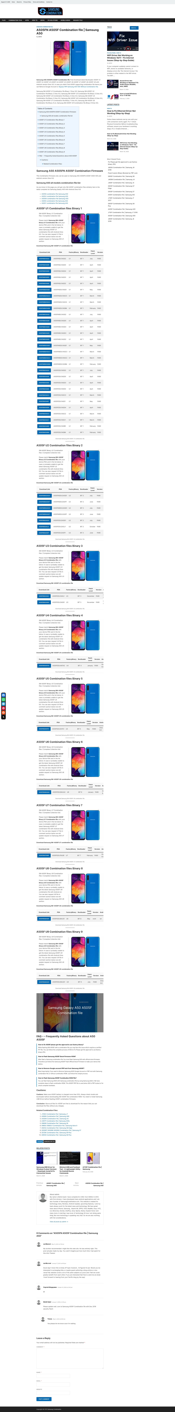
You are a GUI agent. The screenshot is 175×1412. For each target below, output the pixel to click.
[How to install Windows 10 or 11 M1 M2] (112, 97)
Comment (40, 1347)
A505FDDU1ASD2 (44, 389)
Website (39, 1389)
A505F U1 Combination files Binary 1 (51, 120)
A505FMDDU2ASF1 (44, 514)
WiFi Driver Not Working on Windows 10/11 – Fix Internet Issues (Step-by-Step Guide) (120, 57)
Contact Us (49, 2)
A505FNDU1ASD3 (44, 277)
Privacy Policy (27, 2)
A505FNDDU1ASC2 (44, 302)
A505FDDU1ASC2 (44, 413)
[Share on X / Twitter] (3, 717)
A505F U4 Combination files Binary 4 (52, 132)
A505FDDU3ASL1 (44, 596)
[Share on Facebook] (3, 695)
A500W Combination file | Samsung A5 (55, 1119)
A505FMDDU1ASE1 (44, 345)
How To (34, 20)
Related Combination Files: (53, 164)
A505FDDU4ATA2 (44, 665)
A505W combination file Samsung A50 (55, 198)
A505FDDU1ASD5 (44, 376)
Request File (78, 20)
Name (39, 1372)
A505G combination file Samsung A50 (55, 194)
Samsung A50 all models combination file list (57, 116)
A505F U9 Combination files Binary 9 (52, 152)
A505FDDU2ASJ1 (44, 526)
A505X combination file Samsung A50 (55, 201)
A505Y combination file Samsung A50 (55, 203)
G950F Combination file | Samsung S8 (121, 176)
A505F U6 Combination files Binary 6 (52, 140)
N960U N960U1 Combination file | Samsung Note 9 (59, 1125)
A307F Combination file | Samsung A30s (56, 1121)
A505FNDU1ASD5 (44, 265)
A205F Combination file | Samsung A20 (121, 209)
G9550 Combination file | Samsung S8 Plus (56, 1135)
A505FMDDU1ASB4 (44, 364)
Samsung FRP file (49, 1141)
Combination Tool (15, 20)
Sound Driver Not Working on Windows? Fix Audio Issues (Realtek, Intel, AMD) (129, 83)
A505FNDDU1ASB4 (44, 308)
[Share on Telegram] (3, 704)
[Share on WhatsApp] (3, 699)
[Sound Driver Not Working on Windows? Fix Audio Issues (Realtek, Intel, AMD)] (112, 84)
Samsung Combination (54, 1409)
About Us (19, 2)
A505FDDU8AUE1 (44, 918)
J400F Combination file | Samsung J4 (121, 183)
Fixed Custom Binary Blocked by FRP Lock (122, 173)
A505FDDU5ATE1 (44, 729)
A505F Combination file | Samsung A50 (121, 216)
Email (39, 1381)
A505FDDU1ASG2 (44, 370)
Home (13, 2)
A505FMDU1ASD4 (44, 327)
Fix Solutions (53, 20)
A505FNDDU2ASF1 (44, 502)
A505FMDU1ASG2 (44, 314)
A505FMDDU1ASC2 (44, 358)
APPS (27, 20)
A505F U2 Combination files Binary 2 (52, 124)
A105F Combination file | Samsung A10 (121, 195)
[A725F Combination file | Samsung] (93, 1158)
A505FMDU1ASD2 (44, 339)
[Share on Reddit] (3, 712)
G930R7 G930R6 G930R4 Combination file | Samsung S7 (61, 1130)
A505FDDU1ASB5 (44, 426)
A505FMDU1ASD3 (44, 333)
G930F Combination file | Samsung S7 (121, 191)
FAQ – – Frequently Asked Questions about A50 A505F (58, 156)
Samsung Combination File (44, 26)
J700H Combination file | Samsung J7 (55, 1114)
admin (40, 36)
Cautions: (44, 160)
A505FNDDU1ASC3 (44, 296)
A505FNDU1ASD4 (44, 271)
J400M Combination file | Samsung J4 (121, 179)
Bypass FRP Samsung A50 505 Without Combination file (78, 87)
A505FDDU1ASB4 (44, 432)
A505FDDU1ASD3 (44, 382)
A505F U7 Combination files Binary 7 (52, 144)
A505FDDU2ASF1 (44, 533)
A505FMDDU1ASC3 (44, 351)
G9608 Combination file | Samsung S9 (55, 1123)
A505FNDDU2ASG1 (44, 495)
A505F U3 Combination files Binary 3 (52, 128)
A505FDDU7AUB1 (44, 855)
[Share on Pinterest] (3, 708)
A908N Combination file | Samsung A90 (55, 1116)
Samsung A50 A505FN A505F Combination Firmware (57, 112)
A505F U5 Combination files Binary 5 (52, 136)
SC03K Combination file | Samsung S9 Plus (56, 1132)
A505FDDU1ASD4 (44, 407)
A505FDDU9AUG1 (44, 982)
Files (4, 20)
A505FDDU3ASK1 (44, 602)
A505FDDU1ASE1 (44, 401)
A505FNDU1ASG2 (44, 258)
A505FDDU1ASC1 (44, 420)
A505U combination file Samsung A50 (55, 196)
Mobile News (65, 20)
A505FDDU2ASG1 (44, 520)
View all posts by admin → (59, 1222)
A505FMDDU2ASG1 (44, 508)
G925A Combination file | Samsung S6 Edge (57, 1128)
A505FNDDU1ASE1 (44, 289)
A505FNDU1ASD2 (44, 283)
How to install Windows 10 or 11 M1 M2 (128, 94)
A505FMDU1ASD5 (44, 320)
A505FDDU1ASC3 (44, 395)
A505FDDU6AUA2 (44, 792)
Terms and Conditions (38, 2)
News (42, 20)
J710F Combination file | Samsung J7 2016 (122, 212)
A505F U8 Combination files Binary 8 (52, 148)
